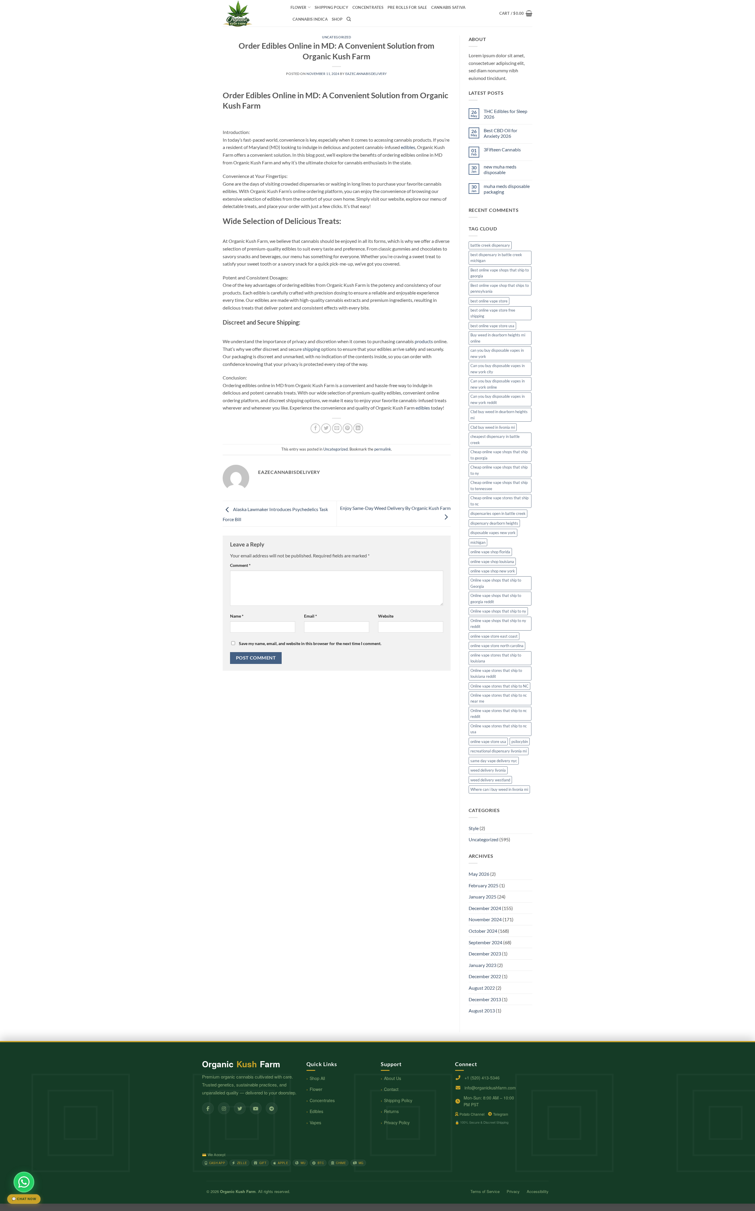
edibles (408, 147)
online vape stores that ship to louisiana (495, 658)
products (424, 341)
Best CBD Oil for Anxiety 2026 (500, 133)
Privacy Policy (397, 1122)
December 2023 (485, 953)
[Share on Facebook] (315, 428)
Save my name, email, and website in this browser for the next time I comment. (310, 643)
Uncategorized (336, 37)
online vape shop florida (490, 551)
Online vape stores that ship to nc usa (498, 729)
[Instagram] (224, 1108)
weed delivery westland (490, 780)
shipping (311, 349)
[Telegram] (272, 1108)
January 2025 (482, 896)
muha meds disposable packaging (507, 188)
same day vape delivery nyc (493, 760)
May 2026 (479, 874)
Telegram (500, 1114)
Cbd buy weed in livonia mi (492, 427)
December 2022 (485, 976)
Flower (298, 7)
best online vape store (489, 301)
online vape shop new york (492, 571)
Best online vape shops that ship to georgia (499, 273)
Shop (337, 19)
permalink (382, 449)
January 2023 (482, 965)
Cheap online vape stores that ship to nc (499, 500)
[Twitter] (240, 1108)
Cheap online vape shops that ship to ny (499, 470)
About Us (392, 1078)
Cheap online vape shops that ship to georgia (499, 454)
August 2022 (482, 988)
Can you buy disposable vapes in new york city (497, 368)
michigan (477, 542)
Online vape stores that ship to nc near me (498, 698)
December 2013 (485, 999)
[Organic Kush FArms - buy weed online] (252, 13)
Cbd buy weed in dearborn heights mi (499, 414)
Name (237, 615)
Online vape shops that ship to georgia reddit (495, 598)
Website (385, 615)
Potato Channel (472, 1114)
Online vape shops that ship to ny (498, 611)
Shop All (317, 1078)
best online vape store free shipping (492, 313)
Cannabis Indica (310, 19)
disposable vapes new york (493, 532)
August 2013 (482, 1010)
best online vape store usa (492, 325)
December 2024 (485, 908)
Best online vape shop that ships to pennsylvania (499, 288)
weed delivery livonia (488, 770)
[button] (515, 13)
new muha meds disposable (500, 169)
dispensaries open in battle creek (498, 513)
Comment (240, 565)
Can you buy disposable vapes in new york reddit (497, 399)
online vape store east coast (494, 636)
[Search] (349, 19)
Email (310, 615)
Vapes (315, 1122)
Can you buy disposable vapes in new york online (497, 384)
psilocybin (519, 741)
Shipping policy (331, 7)
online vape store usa (488, 741)
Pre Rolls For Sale (407, 7)
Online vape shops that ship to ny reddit (498, 623)
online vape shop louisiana (492, 561)
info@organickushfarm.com (490, 1088)
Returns (391, 1111)
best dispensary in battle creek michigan (496, 257)
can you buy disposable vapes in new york (497, 353)
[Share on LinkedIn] (358, 428)
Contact (391, 1089)
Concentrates (322, 1100)
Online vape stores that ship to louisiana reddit (496, 673)
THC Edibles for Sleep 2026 (505, 114)
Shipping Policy (398, 1100)
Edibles (316, 1111)
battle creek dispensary (490, 245)
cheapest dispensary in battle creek (495, 439)
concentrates (367, 7)
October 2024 (483, 931)
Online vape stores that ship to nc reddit (498, 713)
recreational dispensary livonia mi (498, 751)
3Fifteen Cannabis (502, 149)
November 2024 (485, 919)
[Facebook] (208, 1108)
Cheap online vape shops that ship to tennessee (499, 485)
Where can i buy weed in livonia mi (499, 789)
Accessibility (538, 1191)
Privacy (513, 1191)
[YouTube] (256, 1108)
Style (474, 828)
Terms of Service (485, 1191)
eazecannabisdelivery (366, 74)
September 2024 (485, 942)
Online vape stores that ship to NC (499, 686)
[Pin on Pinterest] (347, 428)
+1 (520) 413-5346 (482, 1078)
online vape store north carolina (496, 645)
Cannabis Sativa (448, 7)
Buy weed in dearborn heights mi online (497, 338)
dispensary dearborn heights (494, 523)
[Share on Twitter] (326, 428)
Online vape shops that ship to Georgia (495, 583)
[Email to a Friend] (337, 428)
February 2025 (483, 885)
